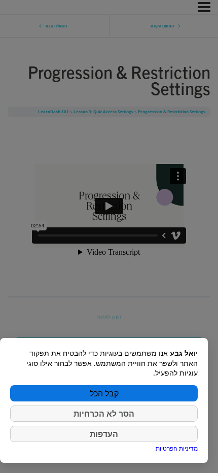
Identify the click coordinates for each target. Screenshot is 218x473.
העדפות (104, 434)
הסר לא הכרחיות (104, 413)
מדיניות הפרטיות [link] (177, 448)
